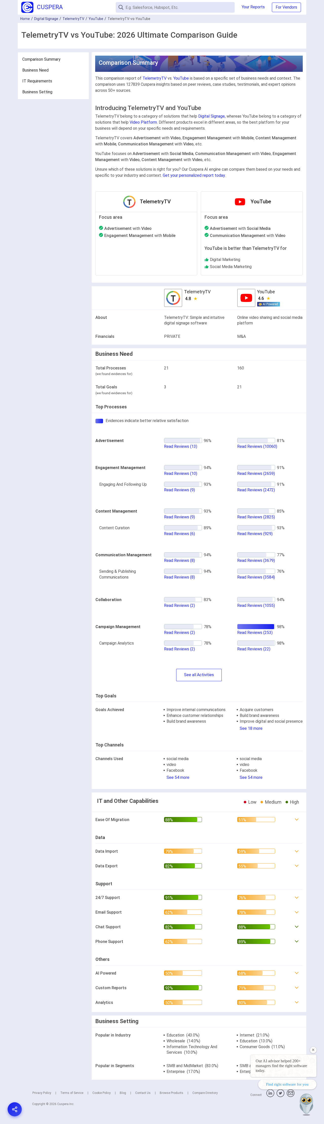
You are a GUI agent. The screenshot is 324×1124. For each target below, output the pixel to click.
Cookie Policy (101, 1093)
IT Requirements (37, 81)
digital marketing (225, 259)
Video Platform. (144, 122)
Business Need (35, 70)
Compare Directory (205, 1093)
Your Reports (253, 7)
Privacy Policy (41, 1093)
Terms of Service (71, 1093)
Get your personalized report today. (194, 175)
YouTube (96, 19)
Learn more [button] (254, 1094)
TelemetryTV (73, 19)
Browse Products (171, 1093)
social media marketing (231, 266)
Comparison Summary (41, 59)
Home (25, 19)
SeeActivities (199, 674)
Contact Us (143, 1093)
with (128, 228)
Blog (123, 1093)
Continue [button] (271, 1107)
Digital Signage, (212, 116)
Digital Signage (46, 19)
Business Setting (37, 92)
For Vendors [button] (286, 7)
